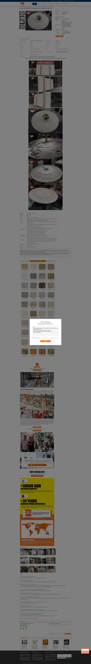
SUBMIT (45, 341)
